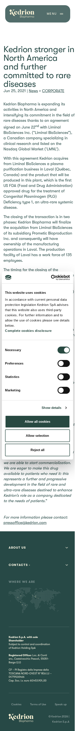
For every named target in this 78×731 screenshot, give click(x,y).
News (33, 91)
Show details (51, 408)
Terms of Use (38, 704)
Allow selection (37, 435)
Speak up (61, 704)
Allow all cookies (37, 421)
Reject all (37, 450)
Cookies (16, 704)
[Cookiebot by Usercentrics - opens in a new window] (52, 277)
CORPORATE (53, 91)
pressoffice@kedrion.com (25, 523)
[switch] (63, 363)
